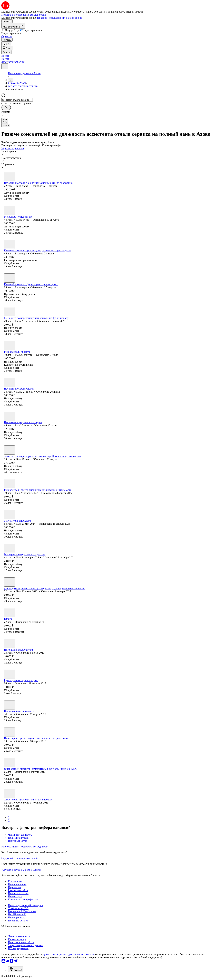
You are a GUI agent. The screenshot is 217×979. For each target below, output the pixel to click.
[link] (7, 48)
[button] (5, 55)
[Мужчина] (9, 176)
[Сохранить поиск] (4, 121)
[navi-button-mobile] (4, 66)
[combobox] (17, 100)
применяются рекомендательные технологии (69, 954)
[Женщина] (9, 210)
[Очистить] (6, 107)
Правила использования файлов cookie (59, 17)
